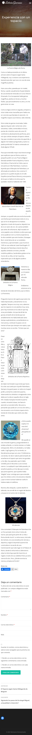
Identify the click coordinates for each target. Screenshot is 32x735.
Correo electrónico (8, 625)
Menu (30, 3)
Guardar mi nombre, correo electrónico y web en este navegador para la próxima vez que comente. (15, 649)
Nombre (4, 615)
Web (2, 635)
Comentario (5, 597)
